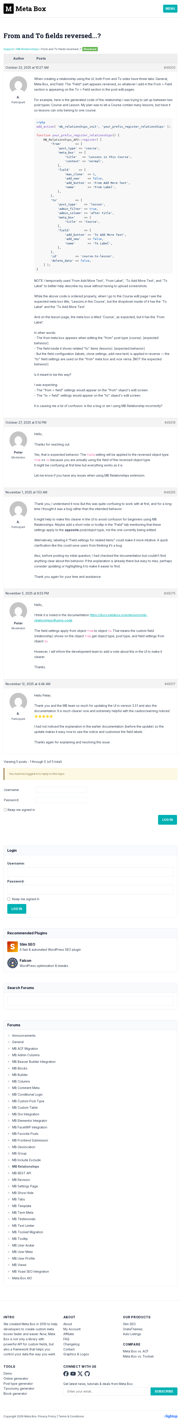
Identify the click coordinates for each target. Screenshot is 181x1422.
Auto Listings (132, 1334)
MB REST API (21, 1173)
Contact (69, 1349)
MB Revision (21, 1180)
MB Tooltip (20, 1239)
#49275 (169, 593)
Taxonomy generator (19, 1388)
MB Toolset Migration (27, 1232)
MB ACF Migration (25, 1048)
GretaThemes (133, 1329)
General (18, 1042)
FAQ (66, 1339)
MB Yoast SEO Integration (30, 1271)
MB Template (21, 1206)
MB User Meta (22, 1252)
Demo (8, 1373)
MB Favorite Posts (25, 1134)
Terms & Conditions (71, 1416)
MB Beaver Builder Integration (34, 1062)
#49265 (169, 492)
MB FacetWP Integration (29, 1127)
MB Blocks (19, 1068)
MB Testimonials (24, 1219)
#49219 (170, 422)
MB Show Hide (23, 1193)
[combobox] (90, 1001)
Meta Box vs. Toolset (138, 1356)
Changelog (71, 1344)
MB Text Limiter (23, 1225)
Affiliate (68, 1334)
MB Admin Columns (26, 1055)
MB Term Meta (22, 1212)
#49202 (169, 67)
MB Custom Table (25, 1107)
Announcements (24, 1035)
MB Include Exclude (26, 1160)
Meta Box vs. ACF (136, 1351)
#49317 (170, 684)
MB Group (19, 1153)
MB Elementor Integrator (29, 1120)
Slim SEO (129, 1324)
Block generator (15, 1393)
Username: (11, 790)
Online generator (16, 1378)
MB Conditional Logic (27, 1094)
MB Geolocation (23, 1147)
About (67, 1324)
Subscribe (164, 1391)
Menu (170, 8)
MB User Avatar (23, 1245)
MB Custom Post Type (28, 1101)
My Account (72, 1329)
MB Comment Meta (26, 1088)
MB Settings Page (25, 1186)
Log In (167, 820)
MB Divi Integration (25, 1114)
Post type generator (18, 1383)
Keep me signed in (21, 810)
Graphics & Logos (76, 1354)
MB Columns (21, 1081)
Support (9, 49)
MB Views (19, 1265)
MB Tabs (18, 1199)
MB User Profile (23, 1258)
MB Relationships (27, 49)
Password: (11, 800)
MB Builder (20, 1075)
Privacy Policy (47, 1416)
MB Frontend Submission (30, 1140)
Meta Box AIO (22, 1278)
